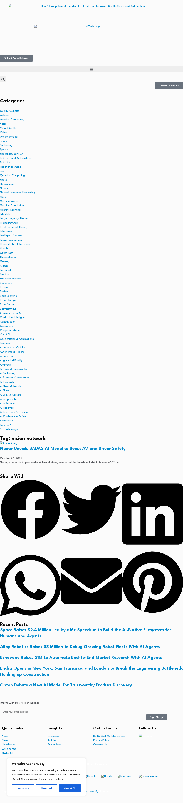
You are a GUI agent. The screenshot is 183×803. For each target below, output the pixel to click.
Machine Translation (12, 205)
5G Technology (9, 429)
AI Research (7, 382)
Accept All (69, 788)
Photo (3, 180)
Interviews (6, 231)
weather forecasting (12, 119)
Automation (7, 356)
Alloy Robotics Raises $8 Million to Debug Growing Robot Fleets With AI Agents (80, 647)
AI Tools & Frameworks (13, 369)
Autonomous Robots (12, 352)
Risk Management (10, 167)
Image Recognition (11, 240)
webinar (4, 115)
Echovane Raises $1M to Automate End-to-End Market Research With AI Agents (81, 658)
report (4, 171)
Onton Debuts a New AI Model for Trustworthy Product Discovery (66, 685)
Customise (23, 788)
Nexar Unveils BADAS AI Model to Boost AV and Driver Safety (63, 449)
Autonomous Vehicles (12, 347)
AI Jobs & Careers (10, 395)
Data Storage (8, 300)
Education (6, 283)
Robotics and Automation (15, 158)
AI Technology (8, 373)
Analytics (5, 365)
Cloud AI (5, 334)
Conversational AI (10, 313)
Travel (3, 141)
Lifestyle (5, 214)
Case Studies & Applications (17, 339)
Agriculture (6, 421)
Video (3, 132)
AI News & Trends (10, 386)
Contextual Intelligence (13, 317)
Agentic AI (6, 425)
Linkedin (148, 736)
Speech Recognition (11, 154)
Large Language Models (14, 218)
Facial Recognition (10, 279)
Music (3, 197)
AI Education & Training (14, 412)
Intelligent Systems (11, 235)
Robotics (5, 162)
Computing (6, 326)
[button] (91, 69)
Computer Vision (10, 330)
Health (4, 248)
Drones (4, 287)
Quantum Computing (12, 175)
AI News (4, 390)
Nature (4, 188)
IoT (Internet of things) (13, 227)
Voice (3, 124)
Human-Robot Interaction (15, 244)
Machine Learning (10, 210)
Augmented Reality (11, 360)
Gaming (4, 261)
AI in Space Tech (9, 399)
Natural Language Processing (17, 192)
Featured (5, 270)
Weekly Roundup (9, 111)
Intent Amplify (90, 791)
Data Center (7, 304)
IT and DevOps (9, 223)
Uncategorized (9, 137)
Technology (7, 145)
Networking (7, 184)
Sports (4, 149)
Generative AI (8, 257)
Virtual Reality (8, 128)
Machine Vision (9, 201)
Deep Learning (8, 296)
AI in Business (8, 403)
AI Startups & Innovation (14, 377)
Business (5, 343)
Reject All (46, 788)
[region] (46, 777)
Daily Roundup (8, 309)
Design (4, 291)
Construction (7, 322)
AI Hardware (7, 408)
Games (4, 266)
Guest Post (6, 253)
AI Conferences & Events (15, 416)
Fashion (4, 274)
